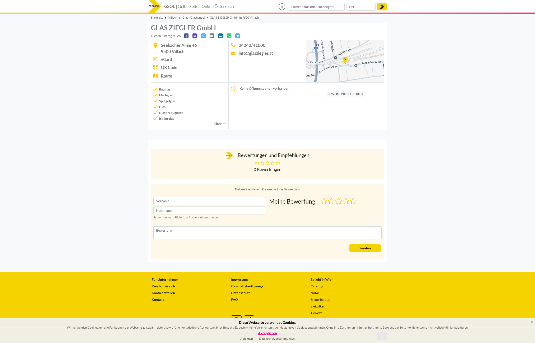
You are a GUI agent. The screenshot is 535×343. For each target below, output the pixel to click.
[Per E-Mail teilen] (212, 35)
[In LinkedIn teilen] (220, 35)
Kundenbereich (163, 286)
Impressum (239, 279)
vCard (166, 59)
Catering (317, 286)
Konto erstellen (163, 293)
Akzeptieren (267, 333)
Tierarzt (316, 313)
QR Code (169, 67)
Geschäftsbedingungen (248, 286)
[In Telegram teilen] (237, 35)
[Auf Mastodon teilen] (194, 35)
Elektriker (318, 306)
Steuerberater (321, 299)
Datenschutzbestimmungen (277, 338)
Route (166, 75)
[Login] (280, 6)
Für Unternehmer (165, 279)
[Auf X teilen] (203, 35)
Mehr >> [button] (220, 123)
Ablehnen (246, 338)
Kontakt (158, 299)
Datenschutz (240, 293)
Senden (365, 248)
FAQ (234, 299)
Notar (315, 293)
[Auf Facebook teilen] (186, 35)
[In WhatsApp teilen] (229, 35)
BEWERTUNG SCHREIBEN (345, 94)
